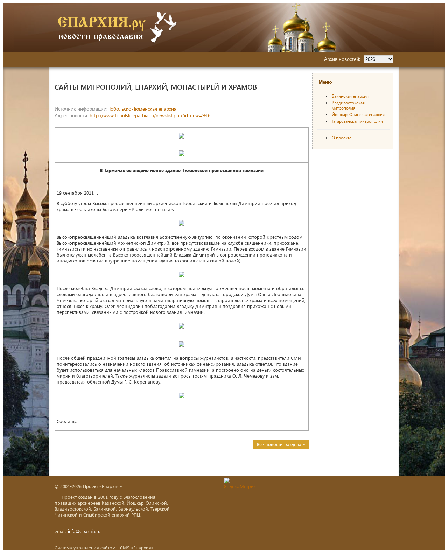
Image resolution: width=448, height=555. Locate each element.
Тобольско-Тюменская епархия (142, 108)
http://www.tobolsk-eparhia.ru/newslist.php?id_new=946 (150, 115)
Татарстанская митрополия (357, 121)
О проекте (341, 137)
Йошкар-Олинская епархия (358, 114)
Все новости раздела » (281, 444)
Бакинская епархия (350, 96)
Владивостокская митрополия (348, 105)
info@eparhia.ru (84, 531)
